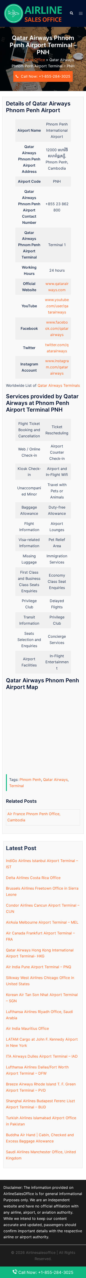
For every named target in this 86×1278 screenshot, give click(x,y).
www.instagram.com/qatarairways (57, 367)
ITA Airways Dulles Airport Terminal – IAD (42, 1056)
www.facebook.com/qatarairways (57, 328)
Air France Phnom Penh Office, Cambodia (33, 816)
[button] (71, 13)
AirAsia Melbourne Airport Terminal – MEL (42, 922)
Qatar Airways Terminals (59, 385)
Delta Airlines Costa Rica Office (33, 877)
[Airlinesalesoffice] (33, 13)
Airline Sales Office (28, 59)
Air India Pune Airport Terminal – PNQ (38, 967)
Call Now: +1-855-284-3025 (45, 76)
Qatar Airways (55, 779)
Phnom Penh (30, 779)
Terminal (16, 785)
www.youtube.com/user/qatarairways (57, 305)
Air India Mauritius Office (27, 1028)
